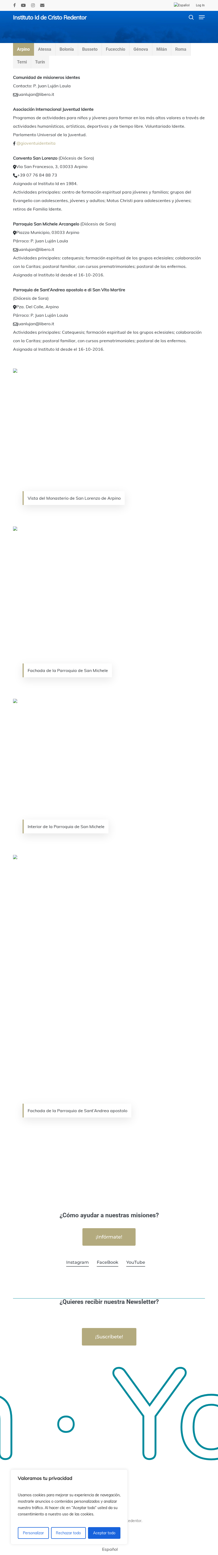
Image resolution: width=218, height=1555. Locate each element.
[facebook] (14, 5)
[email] (42, 5)
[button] (202, 17)
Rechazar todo (68, 1533)
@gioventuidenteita (36, 143)
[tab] (23, 49)
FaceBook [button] (107, 1262)
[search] (191, 17)
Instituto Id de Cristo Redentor (49, 17)
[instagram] (33, 5)
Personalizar (33, 1533)
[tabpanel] (109, 606)
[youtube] (23, 5)
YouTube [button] (135, 1262)
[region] (69, 1507)
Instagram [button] (77, 1262)
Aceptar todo (104, 1533)
